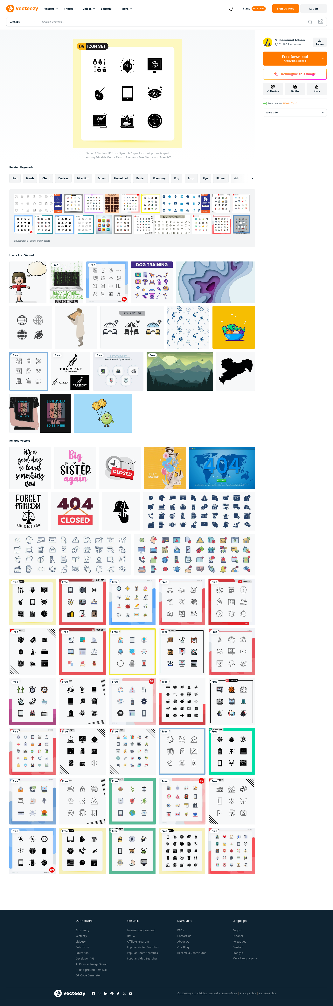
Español (238, 936)
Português (239, 941)
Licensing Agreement (141, 930)
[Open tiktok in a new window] (118, 993)
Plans (246, 8)
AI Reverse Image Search (92, 964)
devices (63, 178)
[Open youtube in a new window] (130, 993)
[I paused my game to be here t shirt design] (40, 413)
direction (83, 178)
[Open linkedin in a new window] (105, 993)
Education (82, 953)
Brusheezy (82, 930)
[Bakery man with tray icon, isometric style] (76, 327)
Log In (313, 8)
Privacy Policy (248, 993)
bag (14, 178)
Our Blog (183, 947)
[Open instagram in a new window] (99, 993)
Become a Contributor (191, 953)
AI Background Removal (91, 970)
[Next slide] (249, 178)
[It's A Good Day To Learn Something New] (30, 468)
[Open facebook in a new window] (93, 993)
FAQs (180, 930)
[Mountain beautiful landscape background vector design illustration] (180, 371)
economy (159, 178)
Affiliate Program (138, 941)
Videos (87, 9)
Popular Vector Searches (143, 947)
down (102, 178)
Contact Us (184, 936)
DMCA (131, 936)
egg (176, 178)
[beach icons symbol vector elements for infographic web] (132, 327)
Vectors (49, 9)
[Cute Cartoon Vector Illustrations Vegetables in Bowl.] (233, 327)
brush (30, 178)
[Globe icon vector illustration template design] (30, 327)
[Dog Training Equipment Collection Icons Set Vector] (152, 282)
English (237, 930)
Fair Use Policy (267, 993)
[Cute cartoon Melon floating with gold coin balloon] (103, 413)
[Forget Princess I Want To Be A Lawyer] (28, 511)
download (121, 178)
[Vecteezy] (22, 8)
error (191, 178)
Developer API (85, 958)
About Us (183, 941)
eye (205, 178)
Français (238, 953)
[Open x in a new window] (124, 993)
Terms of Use (229, 993)
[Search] (310, 21)
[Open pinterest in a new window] (112, 993)
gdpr (237, 178)
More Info (272, 112)
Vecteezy (81, 936)
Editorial (106, 9)
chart (46, 178)
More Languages (244, 958)
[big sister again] (75, 468)
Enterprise (82, 947)
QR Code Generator (88, 975)
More (124, 9)
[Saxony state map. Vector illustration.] (235, 371)
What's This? (290, 103)
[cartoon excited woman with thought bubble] (27, 282)
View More (241, 224)
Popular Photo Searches (142, 953)
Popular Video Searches (142, 958)
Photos (68, 9)
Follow (320, 44)
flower (220, 178)
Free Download (295, 58)
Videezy (81, 941)
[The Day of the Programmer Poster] (66, 282)
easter (140, 178)
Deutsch (238, 947)
